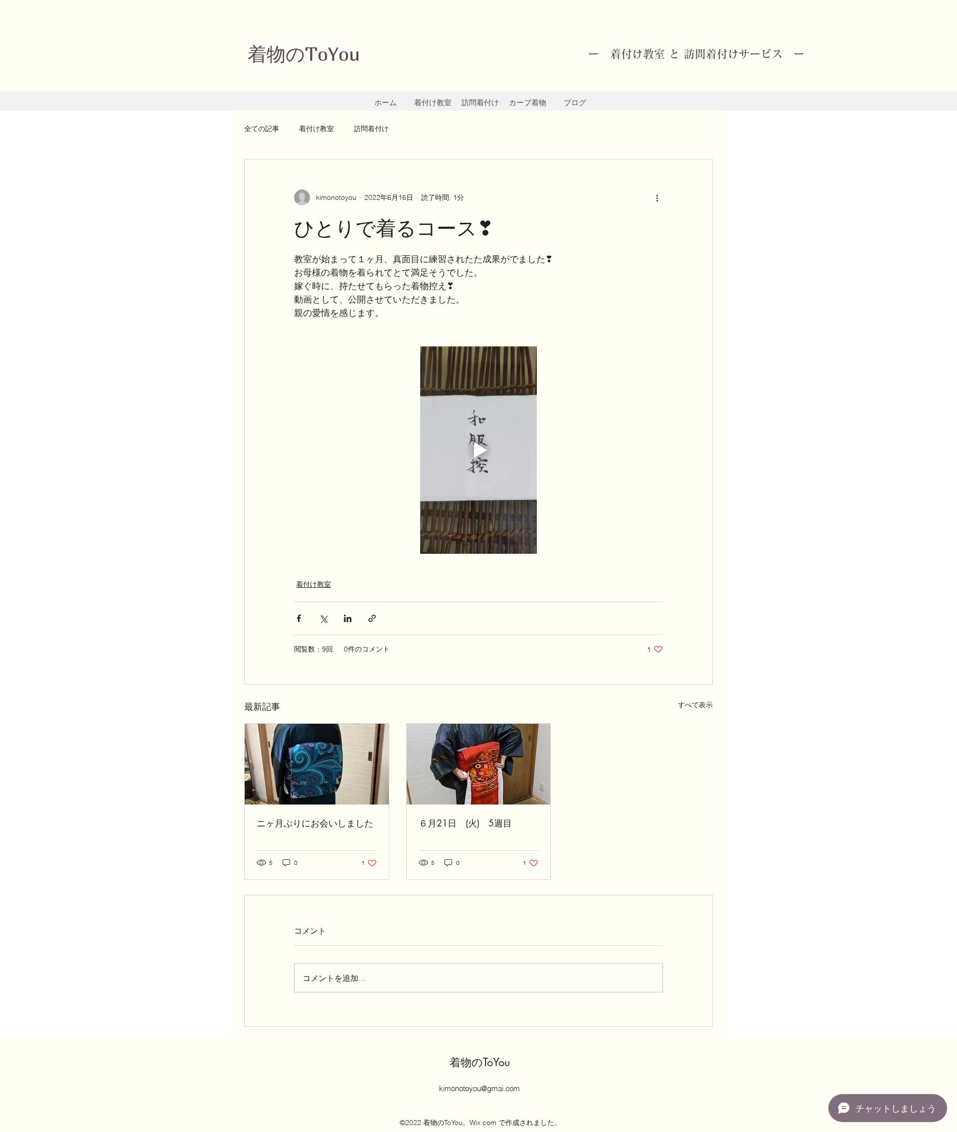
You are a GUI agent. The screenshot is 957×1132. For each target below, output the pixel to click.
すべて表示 (695, 704)
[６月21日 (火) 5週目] (479, 764)
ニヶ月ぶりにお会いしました (315, 823)
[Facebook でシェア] (299, 618)
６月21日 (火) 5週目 (465, 823)
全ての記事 (261, 128)
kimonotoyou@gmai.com (479, 1088)
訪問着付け (371, 128)
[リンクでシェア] (372, 618)
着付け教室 (316, 128)
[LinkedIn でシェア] (347, 618)
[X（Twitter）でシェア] (323, 618)
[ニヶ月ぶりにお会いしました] (317, 764)
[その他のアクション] (657, 197)
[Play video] (478, 450)
